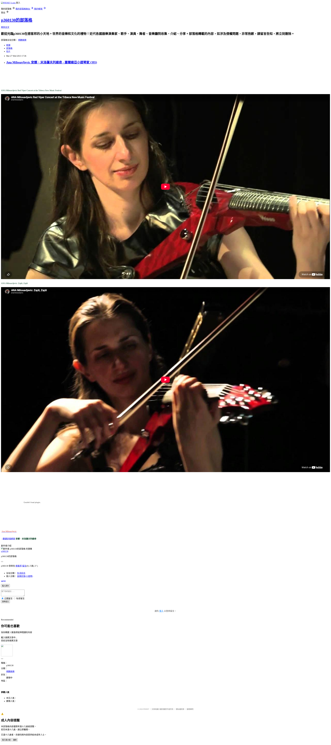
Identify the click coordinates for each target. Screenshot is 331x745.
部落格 (9, 48)
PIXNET (146, 709)
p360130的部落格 (16, 20)
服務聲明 (190, 709)
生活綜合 (21, 573)
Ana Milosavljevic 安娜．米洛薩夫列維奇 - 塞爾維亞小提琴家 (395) (51, 62)
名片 (8, 51)
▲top (3, 581)
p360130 (4, 551)
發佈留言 (5, 602)
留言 (24, 566)
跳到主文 (5, 27)
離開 (15, 740)
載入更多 (5, 586)
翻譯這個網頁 (9, 539)
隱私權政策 (180, 709)
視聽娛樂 (22, 40)
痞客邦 (19, 566)
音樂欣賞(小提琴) (25, 576)
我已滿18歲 (6, 740)
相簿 (8, 45)
